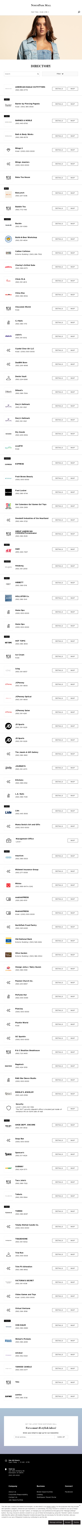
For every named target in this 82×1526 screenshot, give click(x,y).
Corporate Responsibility (18, 1494)
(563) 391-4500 (14, 1475)
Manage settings (56, 1522)
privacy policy (51, 1506)
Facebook (69, 1492)
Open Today (34, 12)
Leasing (40, 1494)
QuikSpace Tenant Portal (46, 1497)
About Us (12, 1492)
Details (59, 89)
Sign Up (61, 1437)
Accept (67, 1522)
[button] (79, 12)
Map (73, 89)
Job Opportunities (16, 1500)
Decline (76, 1522)
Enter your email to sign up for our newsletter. (41, 1433)
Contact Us (13, 1497)
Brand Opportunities (45, 1492)
